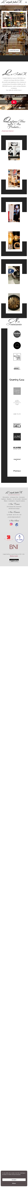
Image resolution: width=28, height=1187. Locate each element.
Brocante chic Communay (9, 1120)
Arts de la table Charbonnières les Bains (13, 864)
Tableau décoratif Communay (10, 972)
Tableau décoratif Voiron (9, 1022)
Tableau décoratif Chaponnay (11, 982)
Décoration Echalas (8, 736)
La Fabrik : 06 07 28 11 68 (14, 514)
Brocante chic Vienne (8, 1105)
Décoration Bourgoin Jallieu (10, 701)
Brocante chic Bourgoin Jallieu (11, 1145)
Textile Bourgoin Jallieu (9, 923)
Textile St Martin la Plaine (10, 953)
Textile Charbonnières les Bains (11, 938)
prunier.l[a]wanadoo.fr (14, 517)
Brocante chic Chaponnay (9, 1130)
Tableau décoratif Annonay (10, 1017)
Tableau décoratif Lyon (9, 987)
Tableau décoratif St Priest (10, 992)
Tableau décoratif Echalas (9, 1031)
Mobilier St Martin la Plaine (10, 805)
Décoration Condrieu (8, 667)
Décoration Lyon (7, 691)
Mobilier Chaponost (8, 760)
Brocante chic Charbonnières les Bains (13, 1160)
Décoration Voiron (8, 726)
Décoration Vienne (8, 662)
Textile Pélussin (7, 933)
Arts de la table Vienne (9, 810)
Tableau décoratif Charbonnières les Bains (14, 1012)
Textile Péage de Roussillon (10, 928)
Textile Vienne (6, 893)
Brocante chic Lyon (8, 1135)
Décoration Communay (9, 676)
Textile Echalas (18, 948)
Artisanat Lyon (21, 1061)
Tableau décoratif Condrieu (10, 962)
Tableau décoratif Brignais (10, 1027)
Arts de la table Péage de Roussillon (12, 854)
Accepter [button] (14, 1179)
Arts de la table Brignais (9, 879)
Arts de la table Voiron (9, 874)
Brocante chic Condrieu (9, 1110)
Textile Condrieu (18, 893)
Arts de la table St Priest (9, 844)
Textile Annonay (7, 943)
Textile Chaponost (8, 908)
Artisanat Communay (8, 1051)
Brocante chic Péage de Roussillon (12, 1150)
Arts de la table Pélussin (9, 859)
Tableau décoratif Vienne (9, 957)
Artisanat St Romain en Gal (10, 1046)
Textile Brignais (7, 948)
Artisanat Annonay (8, 1091)
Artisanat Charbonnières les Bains (12, 1086)
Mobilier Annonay (7, 795)
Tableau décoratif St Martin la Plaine (12, 1036)
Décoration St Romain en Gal (10, 671)
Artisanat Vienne (7, 1041)
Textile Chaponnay (8, 913)
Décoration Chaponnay (9, 686)
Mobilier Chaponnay (8, 765)
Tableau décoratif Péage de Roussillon (13, 1002)
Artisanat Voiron (20, 1091)
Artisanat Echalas (20, 1096)
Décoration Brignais (8, 731)
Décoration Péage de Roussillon (11, 706)
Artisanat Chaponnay (8, 1061)
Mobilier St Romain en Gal (10, 750)
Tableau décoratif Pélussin (10, 1007)
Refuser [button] (14, 1183)
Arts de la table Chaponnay (10, 834)
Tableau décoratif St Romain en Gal (12, 967)
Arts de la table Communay (10, 824)
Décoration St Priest (8, 696)
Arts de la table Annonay (9, 869)
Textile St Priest (7, 918)
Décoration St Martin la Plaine (11, 740)
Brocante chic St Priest (9, 1140)
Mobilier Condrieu (19, 745)
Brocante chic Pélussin (9, 1155)
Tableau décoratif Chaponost (10, 977)
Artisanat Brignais (7, 1096)
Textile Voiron (18, 943)
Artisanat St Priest (8, 1066)
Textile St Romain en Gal (9, 898)
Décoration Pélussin (8, 711)
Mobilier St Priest (7, 770)
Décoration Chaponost (9, 681)
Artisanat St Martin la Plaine (10, 1100)
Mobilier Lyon (20, 765)
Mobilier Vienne (7, 745)
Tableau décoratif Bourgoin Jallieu (12, 997)
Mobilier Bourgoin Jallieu (9, 775)
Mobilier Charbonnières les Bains (11, 790)
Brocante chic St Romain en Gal (11, 1115)
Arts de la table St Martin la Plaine (12, 888)
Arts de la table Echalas (9, 883)
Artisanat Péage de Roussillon (11, 1076)
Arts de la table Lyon (8, 839)
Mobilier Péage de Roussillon (10, 780)
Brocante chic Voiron (8, 1170)
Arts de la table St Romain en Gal (11, 819)
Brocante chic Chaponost (9, 1125)
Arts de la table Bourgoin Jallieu (11, 849)
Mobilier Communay (8, 755)
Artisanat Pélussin (8, 1081)
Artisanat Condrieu (20, 1041)
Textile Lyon (19, 913)
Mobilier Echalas (19, 800)
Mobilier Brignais (7, 800)
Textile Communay (8, 903)
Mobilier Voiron (19, 795)
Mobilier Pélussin (7, 785)
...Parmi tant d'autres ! (7, 131)
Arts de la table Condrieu (9, 814)
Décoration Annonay (8, 721)
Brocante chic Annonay (9, 1165)
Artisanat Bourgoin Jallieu (10, 1071)
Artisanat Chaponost (8, 1056)
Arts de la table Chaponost (10, 829)
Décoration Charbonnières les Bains (12, 716)
